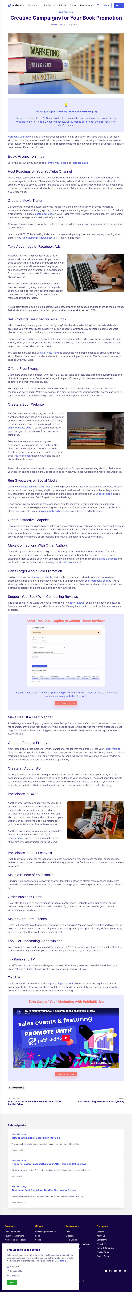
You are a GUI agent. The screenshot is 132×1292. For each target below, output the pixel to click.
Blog (68, 1232)
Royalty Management (14, 1236)
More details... (61, 1261)
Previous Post (34, 1101)
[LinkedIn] (124, 1271)
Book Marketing (66, 12)
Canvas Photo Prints (48, 352)
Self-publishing (19, 1186)
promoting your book (61, 983)
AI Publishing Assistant (15, 1240)
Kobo (37, 1236)
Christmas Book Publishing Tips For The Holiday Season (44, 1190)
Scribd (38, 1240)
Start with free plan (66, 1074)
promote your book (56, 162)
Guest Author (59, 24)
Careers (100, 1232)
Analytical (14, 1275)
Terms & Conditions (105, 1248)
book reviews (76, 602)
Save (12, 1282)
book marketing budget (98, 580)
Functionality (16, 1271)
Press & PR (101, 1244)
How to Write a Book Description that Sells (36, 1137)
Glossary (70, 1236)
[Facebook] (106, 1271)
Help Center (71, 1240)
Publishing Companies (45, 1232)
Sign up (119, 5)
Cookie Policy (103, 1256)
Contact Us (102, 1240)
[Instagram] (110, 1271)
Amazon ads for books (44, 577)
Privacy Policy (103, 1252)
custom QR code (44, 213)
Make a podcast (108, 558)
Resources (85, 5)
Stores (73, 5)
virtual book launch (69, 562)
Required (14, 1266)
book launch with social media (35, 486)
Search (98, 5)
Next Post (101, 1100)
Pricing (62, 5)
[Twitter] (120, 1271)
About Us (101, 1236)
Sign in (106, 5)
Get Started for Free (66, 703)
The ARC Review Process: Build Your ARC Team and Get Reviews (49, 1163)
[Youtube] (115, 1271)
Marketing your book (19, 136)
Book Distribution (12, 1232)
